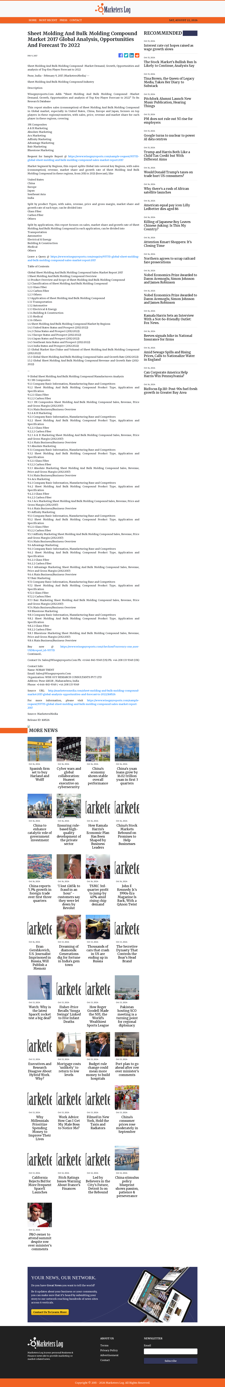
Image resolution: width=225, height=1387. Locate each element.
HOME (33, 20)
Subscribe (171, 1360)
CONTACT (76, 20)
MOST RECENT (48, 20)
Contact (105, 1360)
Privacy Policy (109, 1350)
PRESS (63, 20)
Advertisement (109, 1355)
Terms (104, 1345)
